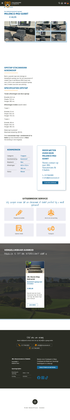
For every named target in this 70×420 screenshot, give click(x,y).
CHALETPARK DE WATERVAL (47, 367)
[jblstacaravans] (13, 4)
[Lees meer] (35, 267)
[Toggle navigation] (2, 3)
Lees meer (32, 305)
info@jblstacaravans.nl (51, 178)
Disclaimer (41, 408)
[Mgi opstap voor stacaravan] (43, 36)
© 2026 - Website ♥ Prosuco (31, 408)
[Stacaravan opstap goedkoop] (19, 31)
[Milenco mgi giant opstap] (58, 36)
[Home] (62, 3)
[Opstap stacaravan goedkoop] (43, 26)
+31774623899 (48, 175)
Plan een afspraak (50, 182)
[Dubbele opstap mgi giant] (58, 26)
